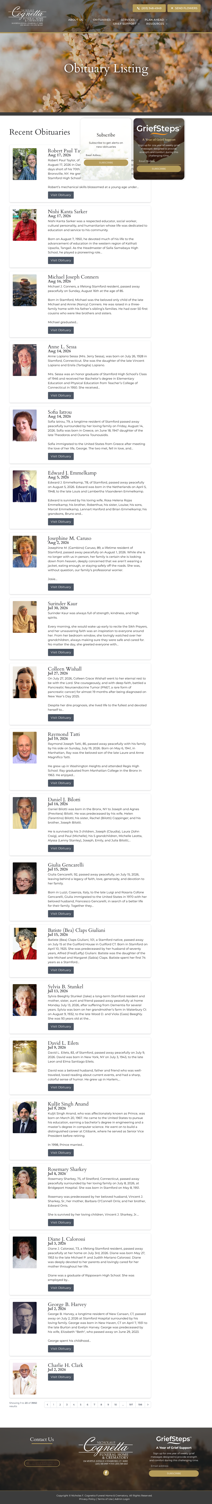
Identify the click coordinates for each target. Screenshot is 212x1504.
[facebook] (106, 1473)
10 (115, 1404)
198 (140, 1404)
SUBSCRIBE (106, 162)
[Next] (148, 1404)
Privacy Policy (87, 1499)
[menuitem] (77, 20)
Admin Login (122, 1499)
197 (131, 1404)
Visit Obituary (61, 195)
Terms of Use (105, 1499)
